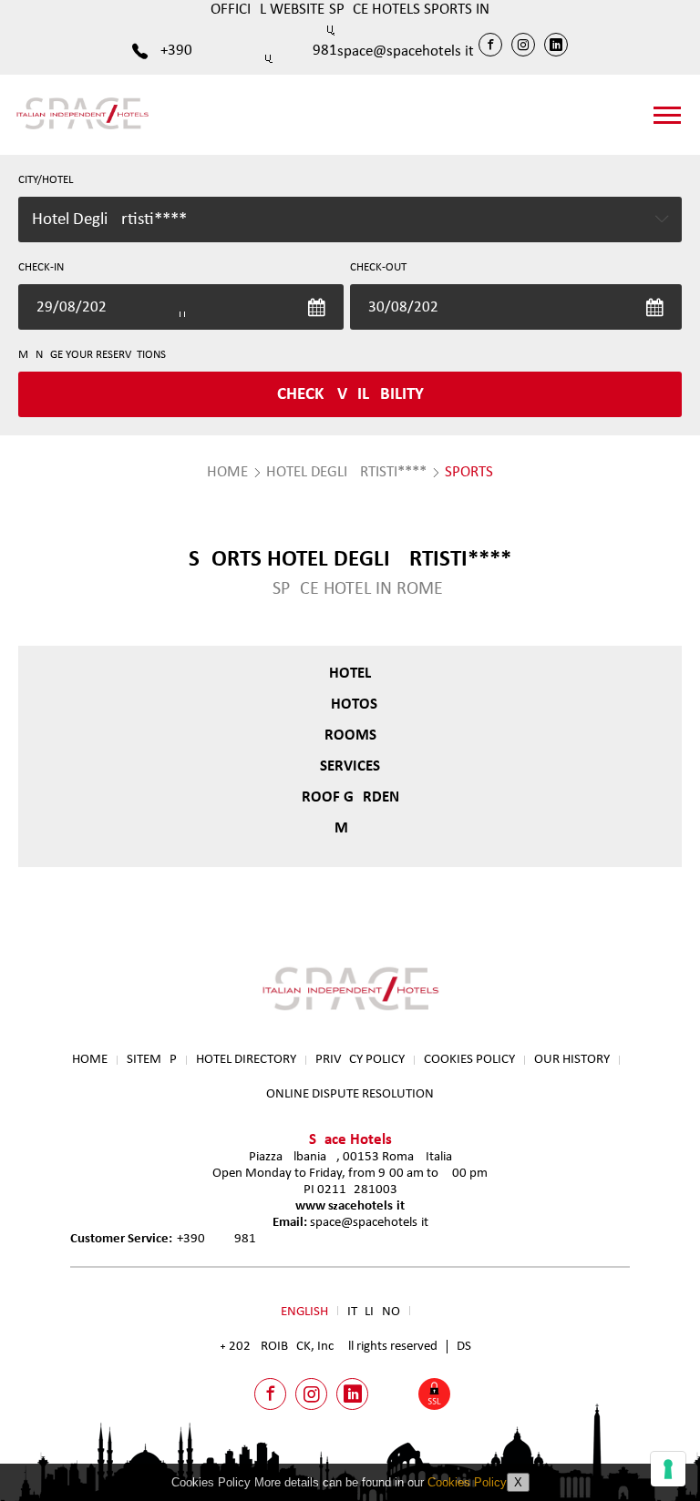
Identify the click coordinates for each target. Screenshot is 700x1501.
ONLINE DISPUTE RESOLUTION (350, 1094)
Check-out (378, 267)
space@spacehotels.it (405, 51)
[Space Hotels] (82, 129)
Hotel (350, 673)
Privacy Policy (360, 1060)
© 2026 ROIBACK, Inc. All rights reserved (329, 1346)
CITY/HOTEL (45, 180)
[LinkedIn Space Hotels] (556, 44)
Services (350, 766)
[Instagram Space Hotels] (523, 44)
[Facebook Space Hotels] (490, 44)
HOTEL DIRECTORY (246, 1060)
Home (90, 1060)
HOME (227, 472)
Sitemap (152, 1060)
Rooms (350, 735)
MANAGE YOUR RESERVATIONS (92, 355)
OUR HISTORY (572, 1060)
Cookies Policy (469, 1060)
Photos (350, 704)
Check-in (41, 267)
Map (350, 828)
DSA (468, 1346)
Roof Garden (350, 797)
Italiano (373, 1312)
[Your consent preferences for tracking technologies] (668, 1469)
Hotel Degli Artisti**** (346, 472)
